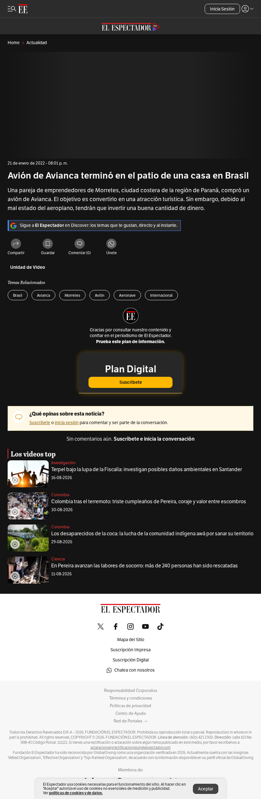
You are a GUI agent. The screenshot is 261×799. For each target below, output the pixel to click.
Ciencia (58, 559)
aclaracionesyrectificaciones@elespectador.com (130, 747)
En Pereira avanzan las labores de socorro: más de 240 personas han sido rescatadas (144, 566)
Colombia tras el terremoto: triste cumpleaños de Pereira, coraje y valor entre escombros (148, 501)
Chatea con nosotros (134, 670)
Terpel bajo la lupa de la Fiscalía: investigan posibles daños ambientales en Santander (146, 469)
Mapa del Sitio (130, 639)
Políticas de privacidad (130, 706)
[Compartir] (16, 244)
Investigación (63, 462)
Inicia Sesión (222, 9)
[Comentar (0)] (79, 244)
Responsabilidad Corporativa (130, 690)
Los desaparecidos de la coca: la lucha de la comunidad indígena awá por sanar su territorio (152, 534)
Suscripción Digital (131, 660)
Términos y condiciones (130, 698)
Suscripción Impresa (130, 650)
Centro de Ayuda (131, 713)
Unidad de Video (27, 267)
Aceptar (205, 789)
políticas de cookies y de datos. (76, 792)
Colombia (60, 495)
